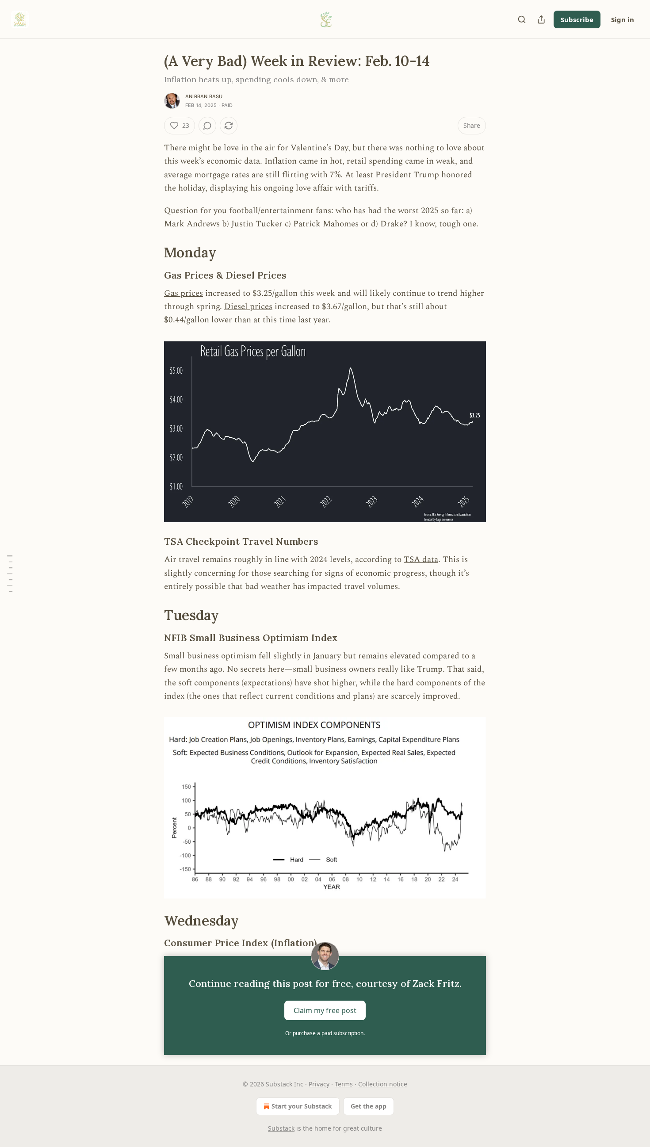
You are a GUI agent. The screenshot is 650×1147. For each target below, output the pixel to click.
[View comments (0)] (207, 125)
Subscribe (577, 19)
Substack (281, 1128)
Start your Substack (301, 1106)
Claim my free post (325, 1010)
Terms (344, 1084)
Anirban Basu (203, 96)
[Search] (522, 19)
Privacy (319, 1084)
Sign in (622, 19)
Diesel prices (248, 306)
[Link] (152, 252)
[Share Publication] (541, 19)
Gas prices (183, 293)
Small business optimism (210, 656)
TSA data (421, 559)
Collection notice (382, 1084)
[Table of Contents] (10, 573)
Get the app (368, 1106)
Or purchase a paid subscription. (325, 1033)
